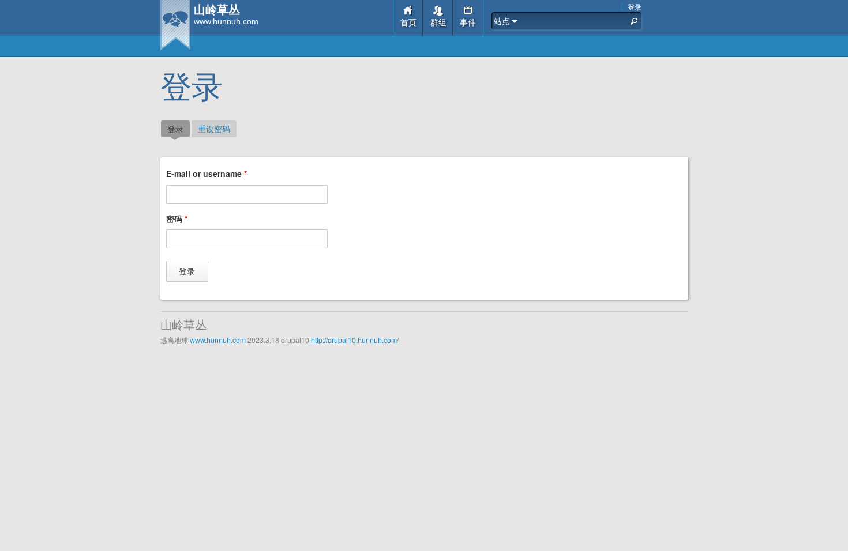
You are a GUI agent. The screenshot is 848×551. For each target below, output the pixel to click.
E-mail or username (206, 173)
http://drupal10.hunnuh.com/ (355, 340)
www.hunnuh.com (218, 340)
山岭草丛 (217, 10)
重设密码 (214, 128)
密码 (176, 218)
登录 (634, 7)
